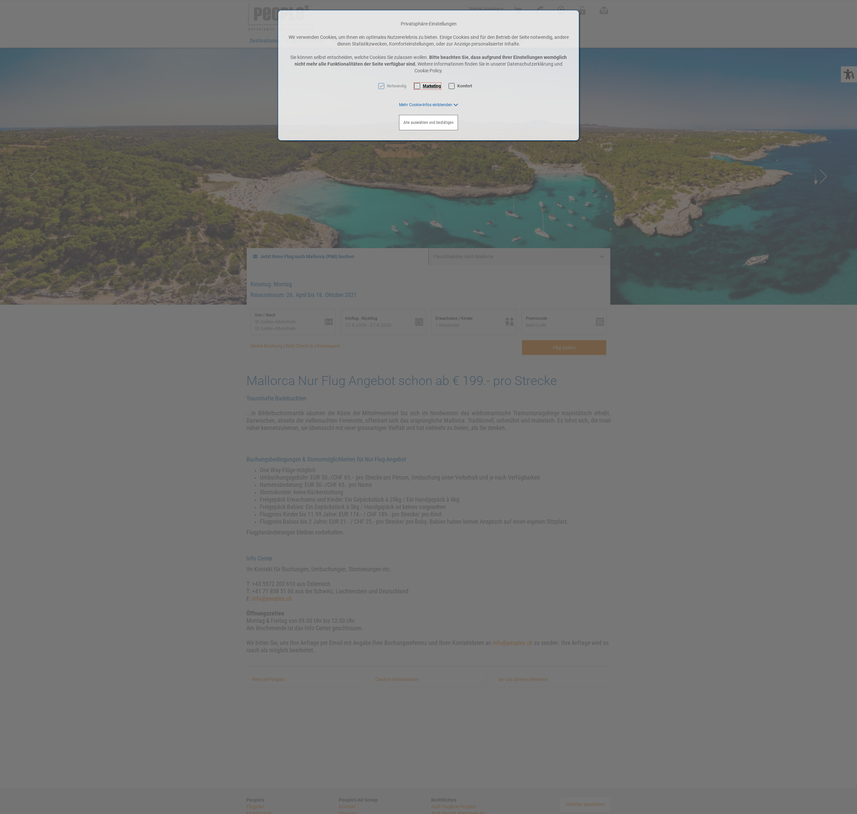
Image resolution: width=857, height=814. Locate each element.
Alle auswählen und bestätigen (428, 122)
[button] (428, 104)
